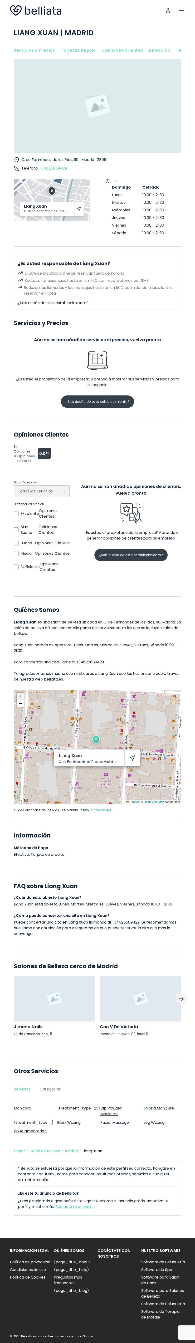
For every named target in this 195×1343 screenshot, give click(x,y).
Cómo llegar (101, 810)
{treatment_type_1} (34, 1122)
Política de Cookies (27, 1277)
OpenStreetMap (154, 802)
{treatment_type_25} (78, 1108)
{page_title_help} (71, 1269)
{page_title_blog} (71, 1290)
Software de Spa (156, 1269)
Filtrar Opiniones (25, 482)
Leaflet (134, 802)
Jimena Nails (28, 1027)
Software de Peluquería (163, 1262)
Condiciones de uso (28, 1269)
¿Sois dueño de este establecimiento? (53, 303)
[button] (96, 739)
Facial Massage (114, 1122)
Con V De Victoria (119, 1027)
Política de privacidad (30, 1262)
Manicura (22, 1108)
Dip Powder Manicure (111, 1111)
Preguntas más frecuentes (68, 1280)
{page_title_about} (73, 1262)
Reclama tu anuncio (74, 1206)
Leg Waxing (154, 1122)
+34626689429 (53, 168)
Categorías (50, 1089)
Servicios (22, 1089)
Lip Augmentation (30, 1131)
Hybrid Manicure (159, 1108)
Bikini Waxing (69, 1122)
